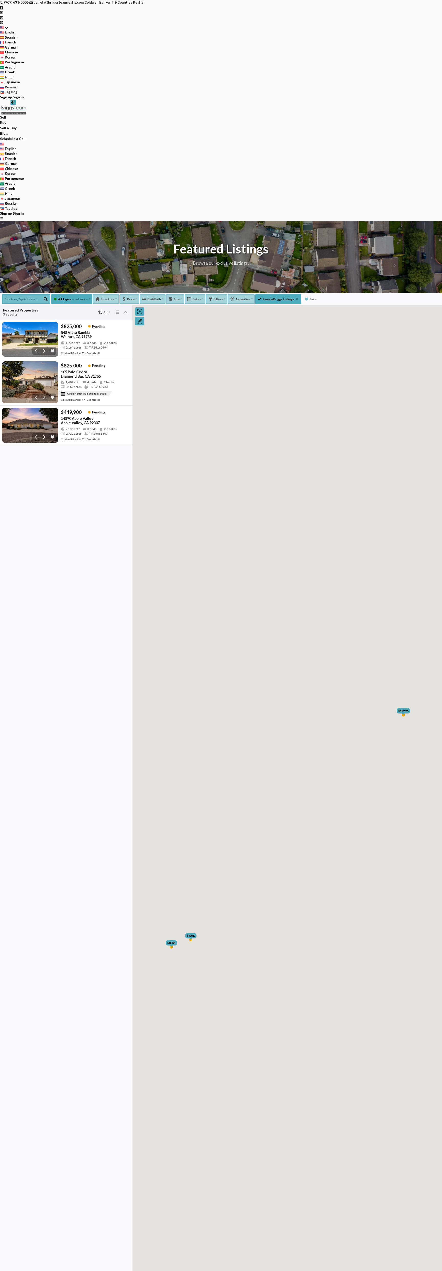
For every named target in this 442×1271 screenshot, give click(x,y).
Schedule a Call (13, 138)
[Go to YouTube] (1, 17)
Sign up (6, 97)
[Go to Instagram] (1, 12)
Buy (3, 122)
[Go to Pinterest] (1, 22)
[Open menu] (1, 218)
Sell (3, 117)
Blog (4, 133)
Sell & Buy (8, 128)
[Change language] (4, 27)
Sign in (18, 97)
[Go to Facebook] (1, 7)
